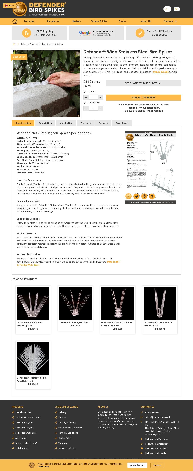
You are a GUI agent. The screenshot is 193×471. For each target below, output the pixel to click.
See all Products (23, 412)
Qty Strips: (89, 91)
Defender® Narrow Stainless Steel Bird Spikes (117, 325)
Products (29, 21)
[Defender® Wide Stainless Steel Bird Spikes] (150, 167)
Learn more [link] (43, 466)
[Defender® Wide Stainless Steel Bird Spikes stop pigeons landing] (46, 83)
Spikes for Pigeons (24, 422)
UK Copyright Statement (70, 427)
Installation (53, 21)
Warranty (62, 443)
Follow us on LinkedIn (155, 453)
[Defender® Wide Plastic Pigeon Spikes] (33, 303)
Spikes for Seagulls (24, 427)
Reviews (76, 21)
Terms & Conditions (68, 432)
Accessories (21, 437)
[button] (9, 5)
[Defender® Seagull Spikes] (75, 303)
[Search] (165, 9)
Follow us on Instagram (156, 443)
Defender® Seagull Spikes (75, 324)
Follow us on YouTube (156, 448)
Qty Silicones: (91, 102)
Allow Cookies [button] (137, 465)
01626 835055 (161, 72)
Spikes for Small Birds (25, 432)
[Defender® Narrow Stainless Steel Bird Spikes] (117, 303)
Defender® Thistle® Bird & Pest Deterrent (31, 381)
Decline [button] (157, 465)
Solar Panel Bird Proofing (27, 417)
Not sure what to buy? (26, 443)
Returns (62, 417)
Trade (122, 21)
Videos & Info (99, 21)
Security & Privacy (67, 422)
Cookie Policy (64, 437)
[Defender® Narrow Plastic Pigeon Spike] (160, 303)
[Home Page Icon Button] (15, 21)
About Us (145, 21)
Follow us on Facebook (156, 439)
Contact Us (170, 21)
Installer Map (21, 448)
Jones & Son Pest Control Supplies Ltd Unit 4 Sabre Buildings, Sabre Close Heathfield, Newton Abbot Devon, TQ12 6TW (162, 428)
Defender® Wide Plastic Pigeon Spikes (30, 325)
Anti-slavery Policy (67, 448)
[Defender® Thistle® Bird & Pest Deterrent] (33, 358)
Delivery (62, 412)
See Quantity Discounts (141, 83)
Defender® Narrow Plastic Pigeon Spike (158, 325)
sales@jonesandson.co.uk (157, 417)
